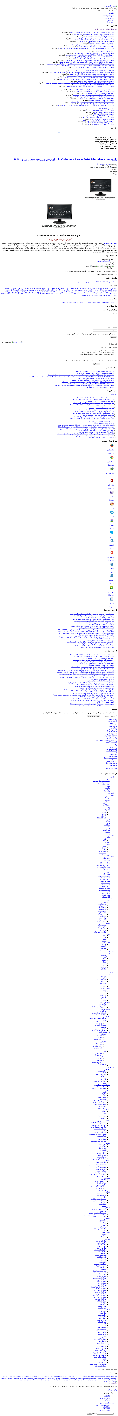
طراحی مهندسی (101, 1332)
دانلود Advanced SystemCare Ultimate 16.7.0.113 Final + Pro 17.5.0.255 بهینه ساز (89, 55)
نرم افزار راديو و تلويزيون (98, 1286)
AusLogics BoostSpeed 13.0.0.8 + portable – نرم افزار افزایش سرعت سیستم (90, 76)
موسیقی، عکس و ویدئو (99, 1030)
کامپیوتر (103, 1083)
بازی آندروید (74, 1376)
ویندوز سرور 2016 (87, 295)
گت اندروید (114, 728)
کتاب (112, 870)
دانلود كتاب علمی (104, 883)
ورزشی (107, 832)
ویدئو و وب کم (102, 1118)
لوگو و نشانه (102, 918)
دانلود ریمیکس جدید (111, 749)
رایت (104, 1225)
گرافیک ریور (22, 1379)
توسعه (104, 960)
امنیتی (104, 1020)
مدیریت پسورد (101, 1137)
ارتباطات (107, 1109)
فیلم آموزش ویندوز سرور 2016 (29, 293)
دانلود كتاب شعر (105, 881)
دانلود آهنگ (106, 858)
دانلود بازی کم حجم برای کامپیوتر (73, 1379)
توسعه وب (107, 1178)
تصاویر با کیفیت (68, 1376)
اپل (105, 993)
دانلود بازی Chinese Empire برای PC (102, 112)
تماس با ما (110, 22)
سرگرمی (103, 981)
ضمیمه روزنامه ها (104, 893)
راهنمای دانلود (109, 16)
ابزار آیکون (103, 1313)
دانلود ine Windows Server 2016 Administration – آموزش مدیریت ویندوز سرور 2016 (65, 159)
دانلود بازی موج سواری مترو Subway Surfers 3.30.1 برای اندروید (94, 58)
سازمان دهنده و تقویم (99, 1102)
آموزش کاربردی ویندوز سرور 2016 (30, 290)
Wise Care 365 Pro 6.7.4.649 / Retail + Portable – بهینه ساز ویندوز (94, 70)
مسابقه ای (106, 825)
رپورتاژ (111, 833)
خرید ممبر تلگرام (112, 738)
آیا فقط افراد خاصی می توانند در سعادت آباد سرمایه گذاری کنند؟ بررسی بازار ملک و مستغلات (85, 434)
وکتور (27, 1379)
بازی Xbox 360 (101, 818)
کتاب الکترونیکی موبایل (99, 1007)
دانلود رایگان (58, 1379)
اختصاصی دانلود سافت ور (102, 1085)
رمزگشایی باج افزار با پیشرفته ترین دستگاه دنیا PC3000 (97, 697)
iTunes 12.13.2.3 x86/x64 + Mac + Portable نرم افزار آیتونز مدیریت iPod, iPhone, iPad (87, 65)
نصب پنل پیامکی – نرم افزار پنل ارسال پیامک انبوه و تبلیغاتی (95, 705)
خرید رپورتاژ (113, 747)
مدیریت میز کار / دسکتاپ (98, 1216)
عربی (104, 937)
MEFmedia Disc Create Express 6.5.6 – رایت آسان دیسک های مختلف (93, 380)
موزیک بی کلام (105, 854)
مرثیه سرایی (102, 853)
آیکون (104, 902)
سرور (104, 1151)
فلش (108, 807)
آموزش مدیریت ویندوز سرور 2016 (78, 292)
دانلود (63, 1376)
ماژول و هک (99, 1188)
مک (109, 828)
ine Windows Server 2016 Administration (92, 288)
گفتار (104, 1359)
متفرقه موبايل (105, 1009)
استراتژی (107, 796)
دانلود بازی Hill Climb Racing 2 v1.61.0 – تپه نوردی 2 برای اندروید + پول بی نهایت (89, 60)
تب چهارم (101, 29)
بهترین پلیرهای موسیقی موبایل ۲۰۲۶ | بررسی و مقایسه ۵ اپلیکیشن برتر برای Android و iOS (85, 48)
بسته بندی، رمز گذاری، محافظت (96, 1165)
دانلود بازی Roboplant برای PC (104, 114)
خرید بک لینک (113, 745)
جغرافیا (104, 1072)
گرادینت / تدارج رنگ (100, 932)
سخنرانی (107, 842)
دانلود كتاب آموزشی (104, 876)
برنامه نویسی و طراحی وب (101, 781)
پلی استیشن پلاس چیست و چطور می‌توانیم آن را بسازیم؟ (96, 647)
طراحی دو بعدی (101, 1329)
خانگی (108, 1192)
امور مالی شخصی (100, 1193)
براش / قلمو (102, 928)
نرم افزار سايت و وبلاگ (99, 1290)
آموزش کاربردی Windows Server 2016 (53, 290)
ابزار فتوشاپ (102, 1315)
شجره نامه (103, 1202)
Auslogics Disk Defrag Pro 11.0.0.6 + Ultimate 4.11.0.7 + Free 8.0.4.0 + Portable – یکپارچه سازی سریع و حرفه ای (80, 83)
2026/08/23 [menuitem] (106, 1407)
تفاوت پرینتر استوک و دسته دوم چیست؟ (101, 43)
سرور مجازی (113, 733)
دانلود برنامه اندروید (111, 729)
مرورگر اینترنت (101, 1157)
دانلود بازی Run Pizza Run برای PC (103, 119)
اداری (108, 779)
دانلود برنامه (63, 1379)
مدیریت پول (99, 1023)
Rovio (104, 990)
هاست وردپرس (112, 756)
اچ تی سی (103, 995)
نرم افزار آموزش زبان (99, 1278)
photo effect (102, 1376)
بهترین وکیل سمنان (111, 768)
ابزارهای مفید (102, 1251)
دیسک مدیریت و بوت (100, 1264)
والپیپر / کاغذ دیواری (100, 921)
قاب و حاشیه (102, 914)
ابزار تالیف (103, 1093)
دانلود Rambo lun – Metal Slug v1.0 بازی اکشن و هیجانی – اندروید (94, 53)
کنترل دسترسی (101, 1136)
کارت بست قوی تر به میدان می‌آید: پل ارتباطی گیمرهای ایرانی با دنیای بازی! (91, 700)
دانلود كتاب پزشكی (104, 877)
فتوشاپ (107, 923)
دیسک (104, 962)
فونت (108, 934)
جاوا (105, 1051)
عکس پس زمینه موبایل (99, 1006)
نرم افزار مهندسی (100, 1299)
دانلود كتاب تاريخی (104, 879)
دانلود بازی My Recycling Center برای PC (101, 123)
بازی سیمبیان (98, 1058)
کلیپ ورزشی (106, 869)
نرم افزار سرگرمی (100, 1292)
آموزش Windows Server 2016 (69, 288)
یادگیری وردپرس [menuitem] (105, 1398)
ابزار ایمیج (103, 1220)
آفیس (104, 1092)
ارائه (105, 1095)
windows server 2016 (111, 288)
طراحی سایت (109, 18)
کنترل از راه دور (101, 1153)
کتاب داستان (106, 897)
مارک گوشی (106, 991)
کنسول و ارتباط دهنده (99, 1272)
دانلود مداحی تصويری (103, 867)
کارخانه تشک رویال (111, 763)
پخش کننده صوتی (101, 1348)
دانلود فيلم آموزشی (104, 861)
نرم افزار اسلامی (101, 1281)
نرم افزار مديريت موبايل (98, 1014)
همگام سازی (102, 1304)
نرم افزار (107, 29)
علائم (104, 939)
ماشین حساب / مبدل (99, 1104)
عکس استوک (102, 912)
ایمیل (104, 1113)
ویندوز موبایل (102, 1065)
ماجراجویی (103, 983)
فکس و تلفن (102, 1116)
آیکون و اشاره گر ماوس (99, 1209)
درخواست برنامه (108, 15)
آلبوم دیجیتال (102, 1311)
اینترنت (108, 1143)
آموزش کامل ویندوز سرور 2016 (99, 292)
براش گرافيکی (101, 1320)
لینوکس (103, 1234)
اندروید (104, 1041)
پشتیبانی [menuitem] (107, 1400)
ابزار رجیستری (101, 1243)
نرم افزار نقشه (101, 1301)
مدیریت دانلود (102, 1155)
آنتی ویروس (102, 1123)
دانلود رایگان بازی (51, 1379)
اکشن (108, 798)
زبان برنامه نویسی (100, 1169)
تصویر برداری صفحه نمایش (98, 1353)
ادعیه (104, 846)
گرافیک (111, 898)
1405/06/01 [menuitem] (106, 1408)
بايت (108, 872)
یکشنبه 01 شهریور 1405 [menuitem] (106, 1403)
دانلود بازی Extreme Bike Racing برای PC (101, 124)
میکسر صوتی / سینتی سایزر (97, 1364)
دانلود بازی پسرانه (54, 1378)
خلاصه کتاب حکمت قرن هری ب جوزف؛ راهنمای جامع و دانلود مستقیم (92, 45)
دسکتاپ (107, 1207)
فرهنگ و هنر (102, 1204)
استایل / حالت (102, 925)
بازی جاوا (100, 1053)
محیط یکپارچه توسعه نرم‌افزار (97, 1174)
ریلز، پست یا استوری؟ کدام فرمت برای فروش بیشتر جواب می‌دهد (93, 37)
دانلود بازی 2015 (53, 1376)
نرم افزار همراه (101, 1302)
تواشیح (104, 847)
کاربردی (103, 967)
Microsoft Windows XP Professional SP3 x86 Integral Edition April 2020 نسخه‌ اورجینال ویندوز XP (84, 385)
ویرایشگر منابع (101, 1176)
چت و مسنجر (102, 1115)
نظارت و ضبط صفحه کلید (98, 1141)
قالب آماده (106, 942)
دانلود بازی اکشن (16, 1376)
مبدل (104, 1230)
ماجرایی (107, 823)
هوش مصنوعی (101, 1306)
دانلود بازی (59, 1376)
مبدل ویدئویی (102, 1362)
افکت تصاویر (82, 1376)
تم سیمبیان (99, 1060)
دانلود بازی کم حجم (110, 1379)
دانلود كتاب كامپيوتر (104, 884)
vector (116, 1376)
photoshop (108, 1376)
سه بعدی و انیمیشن (104, 782)
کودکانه (104, 840)
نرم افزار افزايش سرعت (98, 1158)
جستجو (94, 1413)
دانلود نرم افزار (44, 1379)
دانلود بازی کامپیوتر (111, 742)
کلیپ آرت (103, 916)
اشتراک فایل (102, 1148)
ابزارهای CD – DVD (100, 1250)
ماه (113, 394)
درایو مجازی (102, 1221)
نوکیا (104, 1000)
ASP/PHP (103, 1179)
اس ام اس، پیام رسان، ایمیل (97, 1018)
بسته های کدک (101, 1346)
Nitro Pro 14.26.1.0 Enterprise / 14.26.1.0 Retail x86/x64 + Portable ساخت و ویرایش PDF (86, 79)
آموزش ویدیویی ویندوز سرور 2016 (32, 292)
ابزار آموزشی (102, 1071)
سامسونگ (103, 999)
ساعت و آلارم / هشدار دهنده (97, 1213)
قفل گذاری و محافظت (99, 1228)
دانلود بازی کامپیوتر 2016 (36, 1378)
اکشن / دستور (102, 927)
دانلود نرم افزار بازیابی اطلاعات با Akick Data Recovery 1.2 (96, 378)
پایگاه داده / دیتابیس (100, 1167)
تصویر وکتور (102, 905)
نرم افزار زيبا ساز (101, 1288)
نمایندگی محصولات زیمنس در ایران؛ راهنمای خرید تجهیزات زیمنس (93, 39)
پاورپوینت (103, 946)
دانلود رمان (106, 874)
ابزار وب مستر (101, 1185)
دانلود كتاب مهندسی (104, 888)
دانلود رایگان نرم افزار (103, 261)
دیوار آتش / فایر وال (100, 1132)
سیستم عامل (101, 164)
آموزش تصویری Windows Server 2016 (100, 290)
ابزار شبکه (103, 1146)
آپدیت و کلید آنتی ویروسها (98, 1122)
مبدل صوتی (102, 1360)
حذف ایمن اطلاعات (100, 1129)
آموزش (108, 164)
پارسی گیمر (113, 754)
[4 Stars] (98, 167)
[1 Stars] (114, 167)
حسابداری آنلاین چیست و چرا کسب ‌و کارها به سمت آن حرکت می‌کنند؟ (92, 32)
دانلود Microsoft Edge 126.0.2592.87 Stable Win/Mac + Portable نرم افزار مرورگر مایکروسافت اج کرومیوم (82, 72)
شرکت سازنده (105, 988)
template (112, 1376)
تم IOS (100, 1037)
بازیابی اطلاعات (101, 1257)
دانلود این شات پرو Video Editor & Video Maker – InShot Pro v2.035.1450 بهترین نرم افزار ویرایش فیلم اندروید (80, 64)
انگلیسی (103, 935)
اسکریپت (111, 793)
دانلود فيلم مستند (104, 863)
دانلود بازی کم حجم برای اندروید (87, 1379)
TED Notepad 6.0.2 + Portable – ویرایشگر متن (100, 387)
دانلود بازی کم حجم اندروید (100, 1379)
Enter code (113, 344)
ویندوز (104, 1237)
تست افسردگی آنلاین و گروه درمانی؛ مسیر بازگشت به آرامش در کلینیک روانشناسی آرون (86, 428)
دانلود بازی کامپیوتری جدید (15, 1378)
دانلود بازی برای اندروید (109, 1378)
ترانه (108, 837)
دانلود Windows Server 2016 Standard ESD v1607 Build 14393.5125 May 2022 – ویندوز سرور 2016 (84, 302)
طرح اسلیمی (102, 911)
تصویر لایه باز (102, 904)
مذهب (104, 1206)
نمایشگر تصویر (101, 1341)
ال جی (104, 997)
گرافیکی (103, 969)
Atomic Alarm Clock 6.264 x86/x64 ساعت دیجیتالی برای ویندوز (95, 371)
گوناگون (107, 821)
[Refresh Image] (18, 342)
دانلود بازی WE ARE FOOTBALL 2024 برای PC (98, 117)
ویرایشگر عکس (101, 1343)
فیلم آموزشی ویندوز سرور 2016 (103, 295)
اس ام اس (103, 1011)
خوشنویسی (102, 909)
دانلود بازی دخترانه (82, 1378)
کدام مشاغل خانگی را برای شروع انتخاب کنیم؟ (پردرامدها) (96, 46)
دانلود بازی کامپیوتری (26, 1378)
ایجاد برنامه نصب (101, 1164)
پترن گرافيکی (102, 1322)
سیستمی (103, 1269)
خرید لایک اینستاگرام (111, 735)
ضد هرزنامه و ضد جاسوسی (97, 1134)
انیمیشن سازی (101, 1318)
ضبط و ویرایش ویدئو (100, 1357)
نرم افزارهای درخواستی (99, 1088)
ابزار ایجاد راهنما (101, 1162)
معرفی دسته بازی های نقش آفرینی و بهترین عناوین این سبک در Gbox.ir (92, 704)
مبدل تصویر (102, 1337)
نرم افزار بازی (102, 1283)
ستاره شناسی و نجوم (99, 1200)
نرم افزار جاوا (98, 1055)
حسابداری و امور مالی (99, 1100)
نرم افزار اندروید (98, 1046)
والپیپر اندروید (98, 1048)
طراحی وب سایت (100, 949)
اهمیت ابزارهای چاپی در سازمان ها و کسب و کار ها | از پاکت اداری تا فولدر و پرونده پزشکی (86, 425)
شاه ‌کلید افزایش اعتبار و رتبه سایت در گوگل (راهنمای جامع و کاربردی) (92, 693)
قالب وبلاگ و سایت (97, 1186)
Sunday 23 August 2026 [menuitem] (103, 1405)
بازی (96, 29)
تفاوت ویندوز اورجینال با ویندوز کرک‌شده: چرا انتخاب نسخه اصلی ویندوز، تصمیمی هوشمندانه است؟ (83, 695)
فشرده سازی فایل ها (99, 1271)
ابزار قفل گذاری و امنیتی (98, 1125)
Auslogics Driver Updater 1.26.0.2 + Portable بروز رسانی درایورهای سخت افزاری (89, 77)
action (92, 1376)
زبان (105, 1078)
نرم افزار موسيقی (100, 1366)
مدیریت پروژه (102, 1107)
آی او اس (103, 1034)
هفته (115, 394)
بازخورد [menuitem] (107, 1401)
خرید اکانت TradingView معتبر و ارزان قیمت (100, 421)
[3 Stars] (103, 167)
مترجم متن (102, 1106)
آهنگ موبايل (102, 1004)
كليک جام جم (106, 895)
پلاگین (104, 1323)
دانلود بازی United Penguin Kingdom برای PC (99, 110)
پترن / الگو (103, 930)
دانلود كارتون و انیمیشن (103, 865)
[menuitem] (57, 1393)
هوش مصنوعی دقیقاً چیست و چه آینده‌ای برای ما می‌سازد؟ (96, 41)
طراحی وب (102, 1190)
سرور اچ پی (113, 759)
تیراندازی (107, 802)
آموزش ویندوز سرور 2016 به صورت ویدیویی (75, 293)
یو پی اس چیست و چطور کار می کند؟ (102, 423)
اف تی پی (103, 1150)
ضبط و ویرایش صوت (99, 1355)
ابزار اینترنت (102, 1144)
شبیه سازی (106, 805)
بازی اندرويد (99, 1042)
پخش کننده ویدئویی (100, 1350)
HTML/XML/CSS (100, 1181)
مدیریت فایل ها (101, 1276)
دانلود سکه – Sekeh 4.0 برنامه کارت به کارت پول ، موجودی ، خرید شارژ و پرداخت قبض (87, 382)
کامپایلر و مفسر (101, 1171)
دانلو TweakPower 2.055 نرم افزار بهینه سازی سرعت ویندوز (95, 81)
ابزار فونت (103, 1316)
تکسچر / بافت (102, 907)
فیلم (112, 856)
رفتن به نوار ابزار (112, 1389)
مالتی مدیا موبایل (104, 1002)
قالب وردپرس (113, 722)
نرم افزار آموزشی (100, 1279)
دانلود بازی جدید (89, 1378)
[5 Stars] (93, 167)
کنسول (108, 811)
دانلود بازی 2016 (45, 1376)
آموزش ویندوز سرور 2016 (13, 292)
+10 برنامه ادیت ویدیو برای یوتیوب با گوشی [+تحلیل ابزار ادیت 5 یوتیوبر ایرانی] (90, 642)
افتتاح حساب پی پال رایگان (105, 702)
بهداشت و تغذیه (101, 1195)
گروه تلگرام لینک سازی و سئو (105, 51)
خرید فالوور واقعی (111, 761)
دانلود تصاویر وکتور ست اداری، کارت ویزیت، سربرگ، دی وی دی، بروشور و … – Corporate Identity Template (81, 375)
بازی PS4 (103, 814)
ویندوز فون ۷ (102, 1064)
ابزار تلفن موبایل (101, 1241)
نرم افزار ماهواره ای (100, 1297)
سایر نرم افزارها (101, 1265)
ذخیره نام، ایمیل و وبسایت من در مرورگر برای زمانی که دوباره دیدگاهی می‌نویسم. (90, 334)
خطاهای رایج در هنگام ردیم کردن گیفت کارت (100, 691)
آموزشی (107, 1069)
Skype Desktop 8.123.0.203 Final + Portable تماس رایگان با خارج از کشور (92, 74)
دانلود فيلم (107, 860)
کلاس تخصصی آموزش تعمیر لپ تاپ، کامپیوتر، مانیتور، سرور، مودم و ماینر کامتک (89, 690)
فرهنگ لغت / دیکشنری (99, 1081)
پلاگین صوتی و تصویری (99, 1352)
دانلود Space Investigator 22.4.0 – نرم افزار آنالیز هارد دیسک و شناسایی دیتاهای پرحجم (88, 383)
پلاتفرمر (107, 800)
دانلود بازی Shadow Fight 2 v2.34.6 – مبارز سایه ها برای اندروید (95, 67)
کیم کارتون (110, 20)
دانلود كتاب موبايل (104, 890)
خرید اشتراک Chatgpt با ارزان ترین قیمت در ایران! (98, 36)
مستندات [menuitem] (107, 1396)
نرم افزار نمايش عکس (99, 1339)
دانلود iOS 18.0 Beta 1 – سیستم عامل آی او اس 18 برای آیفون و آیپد (93, 57)
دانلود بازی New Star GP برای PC (103, 115)
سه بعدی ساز (102, 1327)
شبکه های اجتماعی (100, 1025)
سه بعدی (103, 948)
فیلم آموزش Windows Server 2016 (50, 293)
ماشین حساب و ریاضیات (98, 1028)
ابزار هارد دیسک (101, 1248)
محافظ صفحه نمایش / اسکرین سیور (95, 1214)
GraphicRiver (97, 1376)
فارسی (104, 941)
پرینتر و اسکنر (102, 1097)
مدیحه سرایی (102, 851)
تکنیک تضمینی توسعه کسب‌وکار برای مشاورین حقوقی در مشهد (94, 645)
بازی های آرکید (101, 979)
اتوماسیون (103, 1253)
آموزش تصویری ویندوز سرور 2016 (76, 290)
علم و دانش (102, 1079)
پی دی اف (103, 1099)
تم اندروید (100, 1044)
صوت (112, 835)
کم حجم (107, 809)
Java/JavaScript (101, 1183)
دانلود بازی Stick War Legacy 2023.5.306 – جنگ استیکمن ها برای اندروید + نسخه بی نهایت (87, 62)
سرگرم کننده (106, 803)
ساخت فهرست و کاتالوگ (98, 1199)
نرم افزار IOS (98, 1039)
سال (110, 394)
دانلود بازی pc (39, 1376)
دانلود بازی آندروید (32, 1376)
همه (116, 29)
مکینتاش (111, 951)
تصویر (108, 900)
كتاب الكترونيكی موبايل (99, 1013)
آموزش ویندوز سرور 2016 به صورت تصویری (103, 293)
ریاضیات (103, 1076)
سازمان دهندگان (101, 1021)
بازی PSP (103, 816)
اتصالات (103, 1111)
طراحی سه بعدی (101, 1330)
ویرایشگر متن (102, 1308)
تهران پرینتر (113, 765)
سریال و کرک (102, 1267)
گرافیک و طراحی (104, 789)
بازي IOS (100, 1035)
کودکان (107, 819)
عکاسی (107, 788)
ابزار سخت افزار (101, 1244)
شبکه (108, 786)
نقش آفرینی (106, 830)
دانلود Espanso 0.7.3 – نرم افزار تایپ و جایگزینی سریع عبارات (95, 373)
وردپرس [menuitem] (107, 1394)
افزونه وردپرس (112, 721)
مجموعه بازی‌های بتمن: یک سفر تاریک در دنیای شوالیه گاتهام (95, 644)
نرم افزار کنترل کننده (99, 1295)
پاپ (105, 839)
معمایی (107, 826)
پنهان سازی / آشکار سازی (98, 1127)
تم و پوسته (103, 1211)
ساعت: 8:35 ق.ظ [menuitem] (104, 1410)
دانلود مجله (106, 891)
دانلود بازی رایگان (62, 1378)
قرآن (104, 849)
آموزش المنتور (112, 719)
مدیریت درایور (102, 1274)
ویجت (101, 1049)
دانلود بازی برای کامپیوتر (98, 1378)
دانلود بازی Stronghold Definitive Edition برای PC (98, 121)
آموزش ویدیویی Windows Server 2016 (55, 292)
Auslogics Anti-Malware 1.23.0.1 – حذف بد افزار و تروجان (96, 84)
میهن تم (114, 724)
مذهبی (108, 844)
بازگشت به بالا (113, 1383)
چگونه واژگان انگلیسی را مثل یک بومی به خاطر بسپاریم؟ (96, 432)
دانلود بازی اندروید (111, 731)
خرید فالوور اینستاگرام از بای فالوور (106, 740)
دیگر (105, 1130)
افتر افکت (103, 944)
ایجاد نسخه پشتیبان (100, 1255)
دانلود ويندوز (102, 1262)
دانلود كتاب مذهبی (104, 886)
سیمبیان (103, 1057)
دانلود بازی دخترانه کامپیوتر (71, 1378)
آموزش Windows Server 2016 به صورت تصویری (44, 288)
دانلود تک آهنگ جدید (111, 751)
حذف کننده (102, 1260)
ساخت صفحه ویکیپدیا (110, 758)
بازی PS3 (103, 812)
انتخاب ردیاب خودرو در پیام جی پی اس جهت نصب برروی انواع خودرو (93, 698)
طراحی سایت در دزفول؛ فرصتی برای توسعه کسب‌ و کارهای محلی (93, 34)
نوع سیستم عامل (104, 1032)
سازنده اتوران (102, 1227)
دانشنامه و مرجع (101, 1074)
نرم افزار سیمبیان (97, 1062)
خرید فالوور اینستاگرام (110, 737)
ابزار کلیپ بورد (101, 1246)
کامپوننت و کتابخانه (100, 1173)
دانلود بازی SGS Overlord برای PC (103, 108)
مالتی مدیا (107, 791)
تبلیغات (111, 13)
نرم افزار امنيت (101, 1139)
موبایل (112, 29)
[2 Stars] (109, 167)
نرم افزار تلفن (102, 1285)
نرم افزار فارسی (101, 1294)
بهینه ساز (103, 1258)
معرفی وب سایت (101, 1086)
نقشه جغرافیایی (101, 920)
